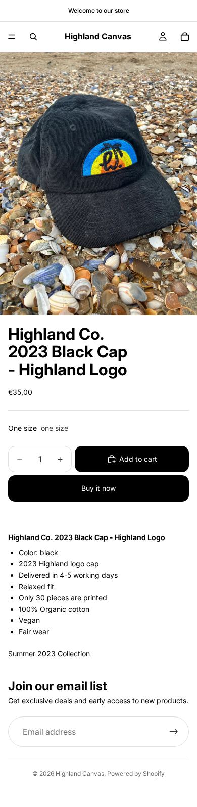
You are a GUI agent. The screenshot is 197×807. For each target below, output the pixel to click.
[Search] (33, 37)
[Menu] (11, 37)
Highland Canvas (80, 773)
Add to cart (138, 459)
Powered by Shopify (136, 773)
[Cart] (185, 37)
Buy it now (98, 488)
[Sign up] (173, 732)
